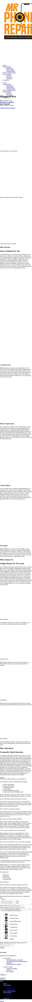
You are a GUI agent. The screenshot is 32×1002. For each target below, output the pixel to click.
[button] (16, 779)
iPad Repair (10, 68)
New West (9, 77)
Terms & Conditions (12, 968)
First (17, 901)
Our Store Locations (7, 102)
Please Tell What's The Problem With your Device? (14, 942)
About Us (9, 970)
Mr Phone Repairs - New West (14, 960)
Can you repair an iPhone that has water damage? (13, 830)
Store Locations (7, 74)
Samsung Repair (11, 71)
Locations (2, 909)
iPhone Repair (10, 69)
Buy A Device (10, 971)
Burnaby (9, 75)
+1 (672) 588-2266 (26, 375)
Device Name (4, 905)
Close (1, 949)
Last (17, 903)
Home (4, 65)
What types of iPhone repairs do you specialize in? (13, 779)
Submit (2, 947)
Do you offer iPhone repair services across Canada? (13, 799)
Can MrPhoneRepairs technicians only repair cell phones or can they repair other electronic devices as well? (15, 861)
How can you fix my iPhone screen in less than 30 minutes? (15, 842)
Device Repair (7, 66)
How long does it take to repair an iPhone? (11, 819)
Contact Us (6, 80)
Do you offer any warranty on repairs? (10, 809)
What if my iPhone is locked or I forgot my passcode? (14, 884)
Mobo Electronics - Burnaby (14, 964)
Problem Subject (5, 907)
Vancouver (9, 78)
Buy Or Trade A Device (9, 72)
